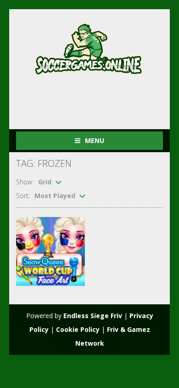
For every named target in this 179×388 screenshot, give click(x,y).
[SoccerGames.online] (89, 47)
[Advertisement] (97, 98)
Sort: (23, 195)
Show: (25, 181)
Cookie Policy (78, 329)
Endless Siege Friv (92, 315)
